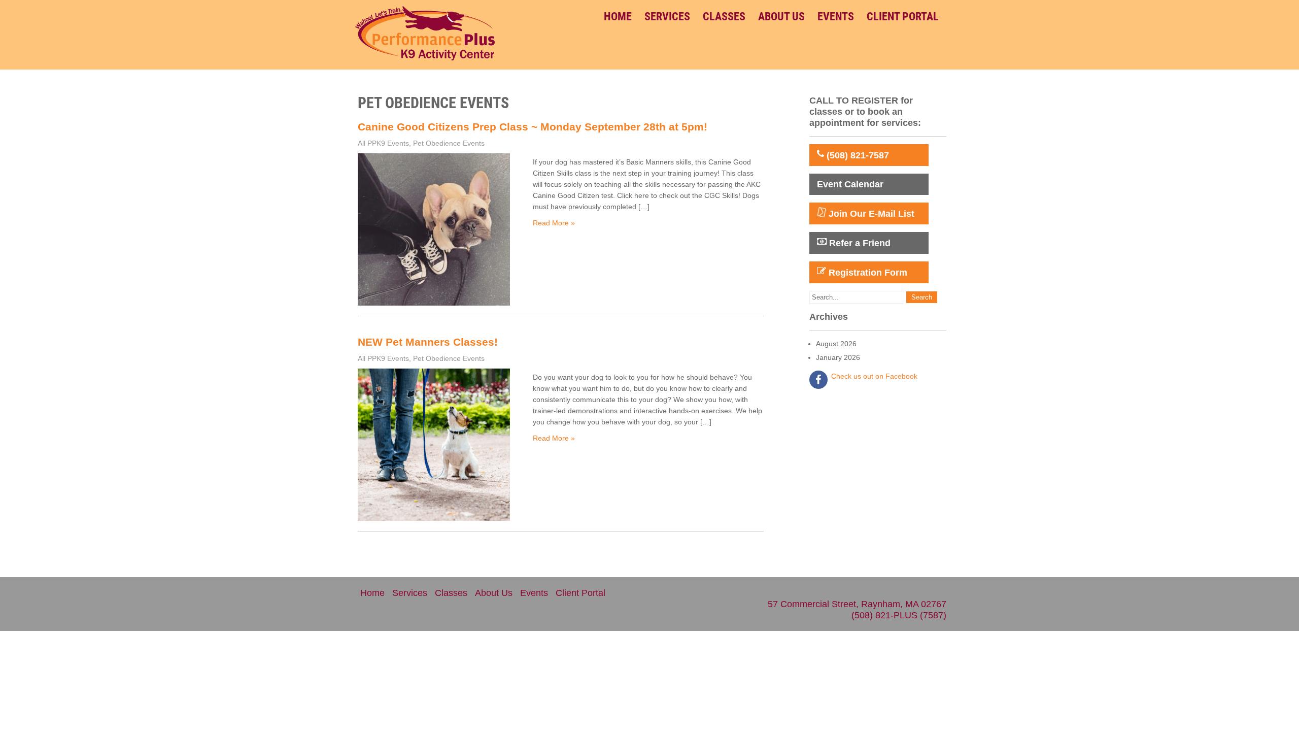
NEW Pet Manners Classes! (428, 342)
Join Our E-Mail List (870, 214)
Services (667, 16)
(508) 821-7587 (856, 155)
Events (835, 16)
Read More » (554, 223)
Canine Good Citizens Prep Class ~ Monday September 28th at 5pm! (532, 126)
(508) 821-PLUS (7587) (898, 615)
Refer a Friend (859, 243)
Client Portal (903, 16)
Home (618, 16)
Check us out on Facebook (874, 376)
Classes (724, 16)
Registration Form (866, 273)
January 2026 (838, 357)
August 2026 (836, 344)
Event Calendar (850, 184)
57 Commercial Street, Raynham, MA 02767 (857, 604)
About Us (781, 16)
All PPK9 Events (383, 143)
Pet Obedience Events (449, 143)
